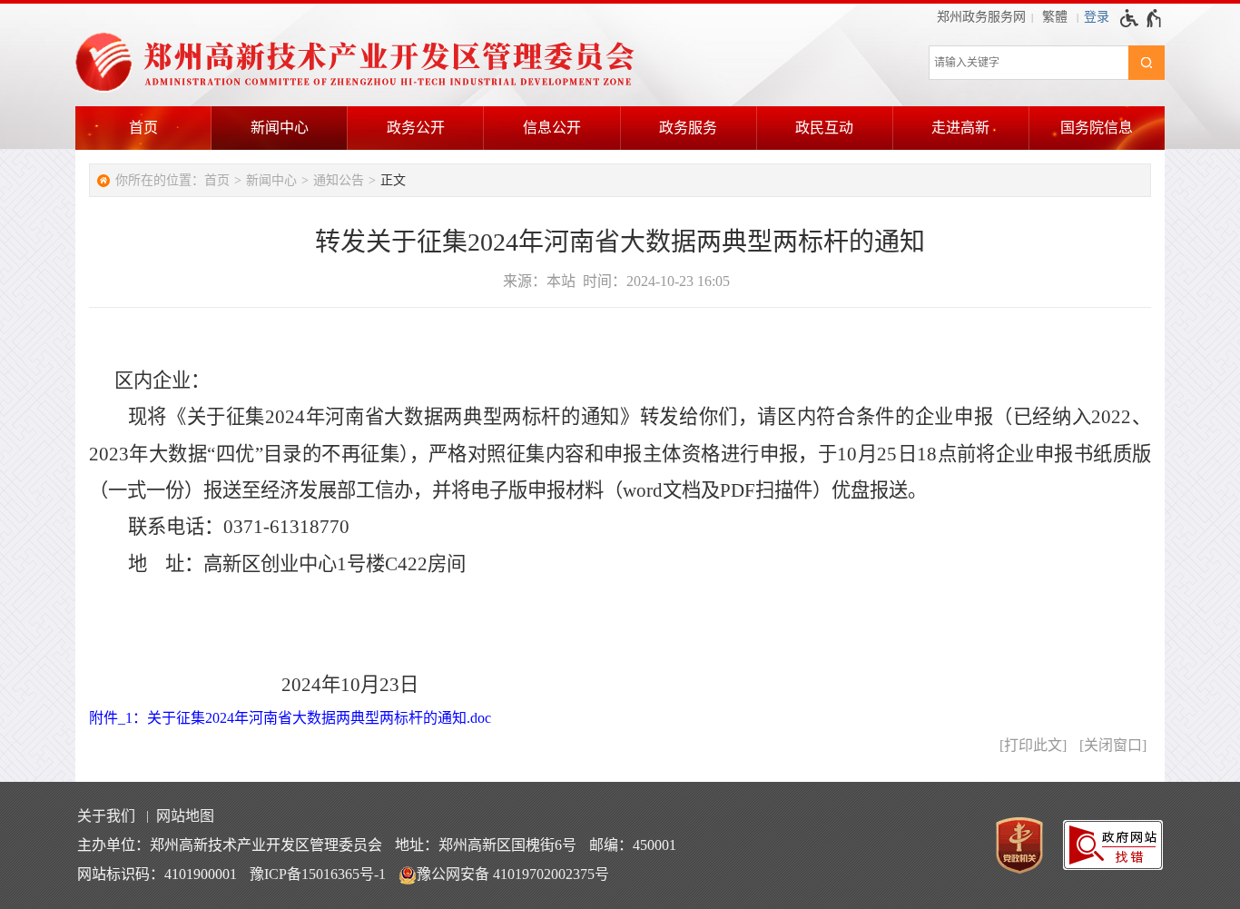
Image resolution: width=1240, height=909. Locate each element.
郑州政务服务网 (981, 17)
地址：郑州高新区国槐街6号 (485, 845)
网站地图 (185, 816)
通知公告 (338, 180)
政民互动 (824, 127)
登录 (1096, 17)
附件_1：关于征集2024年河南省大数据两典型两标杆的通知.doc (290, 718)
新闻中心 (280, 127)
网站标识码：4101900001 (157, 874)
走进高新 (960, 127)
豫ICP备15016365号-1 (318, 874)
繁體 (1055, 17)
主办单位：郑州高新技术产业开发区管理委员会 (229, 845)
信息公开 (552, 127)
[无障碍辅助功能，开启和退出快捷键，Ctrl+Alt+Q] (1141, 18)
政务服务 (688, 127)
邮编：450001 (632, 845)
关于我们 (106, 816)
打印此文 (1033, 745)
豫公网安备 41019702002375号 (513, 874)
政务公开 (416, 127)
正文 (393, 180)
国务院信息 (1096, 127)
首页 (143, 127)
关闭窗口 (1113, 745)
